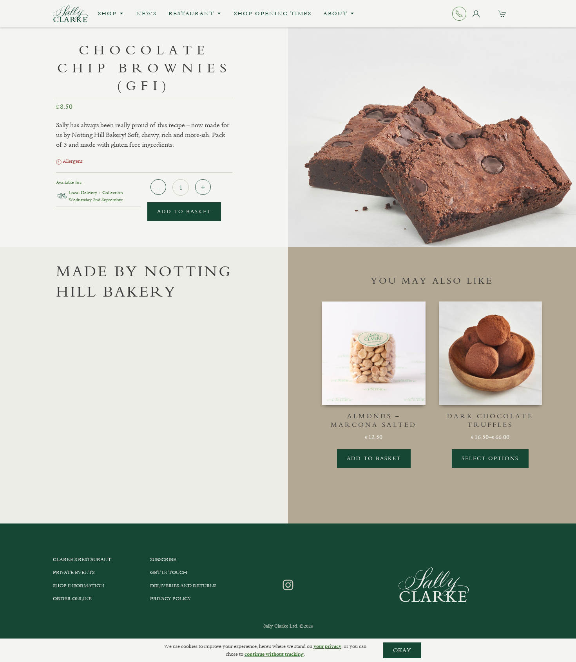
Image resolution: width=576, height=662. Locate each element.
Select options (490, 458)
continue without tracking (274, 654)
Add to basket (184, 211)
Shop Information (78, 585)
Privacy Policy (170, 598)
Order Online (72, 598)
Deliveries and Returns (183, 585)
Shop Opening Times (273, 13)
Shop (107, 13)
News (146, 13)
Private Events (73, 572)
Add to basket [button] (374, 458)
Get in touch (168, 572)
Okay (402, 650)
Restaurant (191, 13)
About (335, 13)
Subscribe (163, 559)
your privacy (327, 646)
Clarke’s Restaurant (82, 559)
